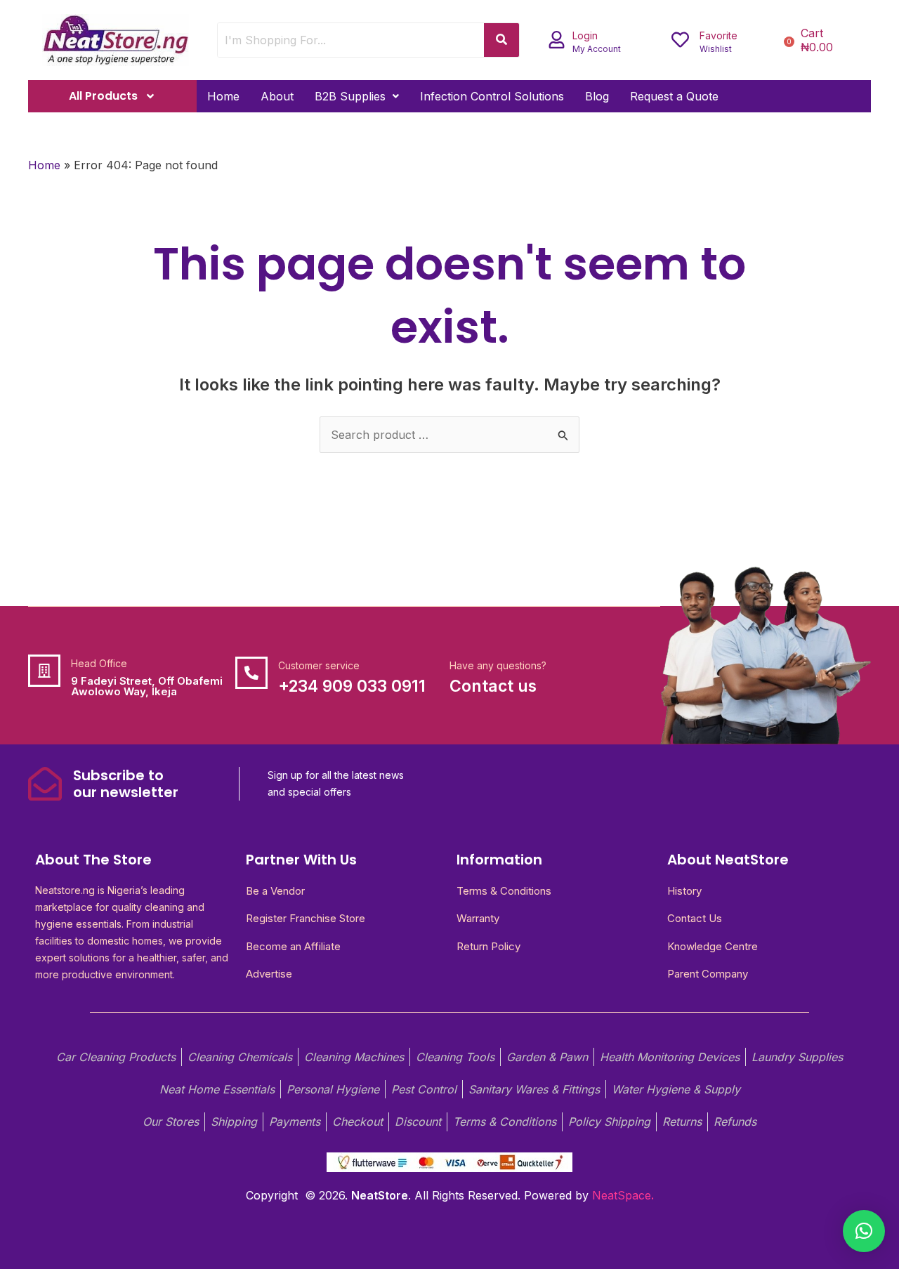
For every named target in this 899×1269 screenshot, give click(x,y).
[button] (356, 96)
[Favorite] (680, 39)
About (277, 96)
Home (223, 96)
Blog (597, 96)
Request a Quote (674, 96)
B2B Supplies (350, 96)
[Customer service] (251, 673)
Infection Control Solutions (492, 96)
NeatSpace (621, 1195)
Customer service (319, 665)
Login (585, 35)
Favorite (718, 35)
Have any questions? (498, 665)
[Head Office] (44, 671)
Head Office (99, 663)
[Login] (556, 39)
